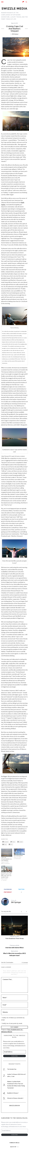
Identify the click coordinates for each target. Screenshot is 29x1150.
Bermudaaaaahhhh (18, 855)
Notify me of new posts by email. (12, 1023)
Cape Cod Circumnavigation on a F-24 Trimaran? (6, 859)
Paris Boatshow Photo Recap (14, 938)
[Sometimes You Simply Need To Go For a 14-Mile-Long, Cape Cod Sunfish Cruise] (6, 869)
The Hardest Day (11, 1069)
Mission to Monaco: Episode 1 (15, 1098)
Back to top (13, 1146)
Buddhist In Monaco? (12, 1093)
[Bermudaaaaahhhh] (19, 852)
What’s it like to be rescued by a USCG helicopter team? (14, 953)
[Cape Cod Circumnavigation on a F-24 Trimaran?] (6, 853)
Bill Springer (15, 34)
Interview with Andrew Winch (14, 946)
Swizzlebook (14, 1105)
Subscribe (14, 1056)
